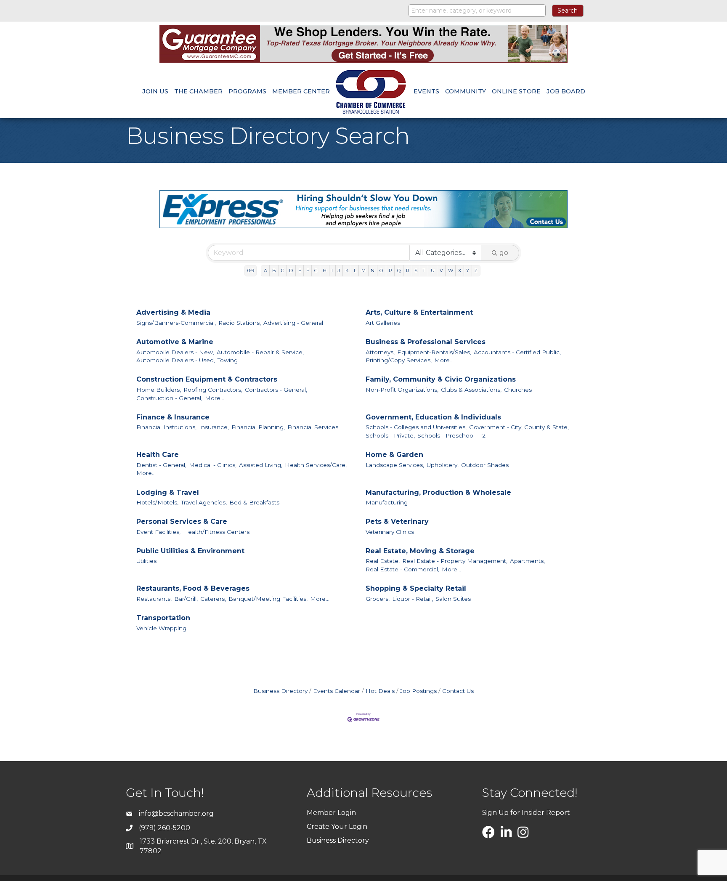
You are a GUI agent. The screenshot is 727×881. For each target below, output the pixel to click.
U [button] (433, 270)
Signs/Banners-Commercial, (176, 322)
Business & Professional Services (426, 342)
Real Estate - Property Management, (454, 560)
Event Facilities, (158, 531)
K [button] (347, 270)
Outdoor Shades (485, 465)
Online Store (516, 91)
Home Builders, (158, 389)
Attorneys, (380, 352)
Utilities (146, 560)
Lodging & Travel (167, 492)
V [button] (441, 270)
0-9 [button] (250, 270)
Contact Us (458, 690)
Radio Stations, (239, 322)
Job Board (566, 91)
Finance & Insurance (173, 417)
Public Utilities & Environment (190, 551)
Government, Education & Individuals (433, 417)
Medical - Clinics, (212, 465)
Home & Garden (394, 455)
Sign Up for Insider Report (526, 813)
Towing (228, 360)
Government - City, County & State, (519, 427)
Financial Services (312, 427)
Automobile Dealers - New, (175, 352)
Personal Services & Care (181, 521)
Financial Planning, (258, 427)
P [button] (390, 270)
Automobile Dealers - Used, (175, 360)
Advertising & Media (173, 312)
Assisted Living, (260, 465)
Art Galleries (383, 322)
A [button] (265, 270)
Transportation (163, 618)
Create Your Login (337, 827)
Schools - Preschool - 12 (451, 435)
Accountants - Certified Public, (517, 352)
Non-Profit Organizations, (402, 389)
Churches (518, 389)
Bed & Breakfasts (254, 502)
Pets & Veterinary (397, 521)
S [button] (415, 270)
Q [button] (399, 270)
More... (444, 360)
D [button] (291, 270)
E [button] (299, 270)
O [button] (381, 270)
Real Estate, (383, 560)
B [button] (274, 270)
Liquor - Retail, (412, 598)
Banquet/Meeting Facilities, (268, 598)
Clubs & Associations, (471, 389)
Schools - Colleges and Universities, (416, 427)
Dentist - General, (161, 465)
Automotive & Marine (174, 342)
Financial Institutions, (166, 427)
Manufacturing (387, 502)
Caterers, (213, 598)
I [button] (332, 270)
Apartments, (527, 560)
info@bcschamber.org (176, 813)
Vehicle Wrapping (161, 628)
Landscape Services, (395, 465)
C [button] (282, 270)
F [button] (307, 270)
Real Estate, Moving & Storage (420, 551)
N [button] (372, 270)
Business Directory (280, 690)
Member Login (331, 813)
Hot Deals (380, 690)
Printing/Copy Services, (399, 360)
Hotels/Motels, (157, 502)
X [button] (459, 270)
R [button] (407, 270)
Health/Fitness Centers (216, 531)
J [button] (339, 270)
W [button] (450, 270)
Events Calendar (336, 690)
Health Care (157, 455)
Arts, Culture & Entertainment (419, 312)
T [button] (423, 270)
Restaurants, (154, 598)
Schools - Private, (390, 435)
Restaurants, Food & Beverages (192, 588)
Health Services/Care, (316, 465)
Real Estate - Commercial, (402, 569)
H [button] (324, 270)
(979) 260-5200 (164, 828)
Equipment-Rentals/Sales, (434, 352)
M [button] (363, 270)
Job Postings (418, 690)
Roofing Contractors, (212, 389)
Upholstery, (443, 465)
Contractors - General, (276, 389)
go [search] (503, 253)
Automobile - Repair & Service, (260, 352)
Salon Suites (453, 598)
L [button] (355, 270)
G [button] (316, 270)
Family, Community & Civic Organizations (441, 379)
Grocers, (378, 598)
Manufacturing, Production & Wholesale (438, 492)
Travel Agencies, (204, 502)
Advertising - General (293, 322)
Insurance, (214, 427)
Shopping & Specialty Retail (416, 588)
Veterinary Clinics (390, 531)
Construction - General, (169, 398)
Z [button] (476, 270)
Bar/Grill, (186, 598)
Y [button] (467, 270)
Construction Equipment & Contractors (206, 379)
